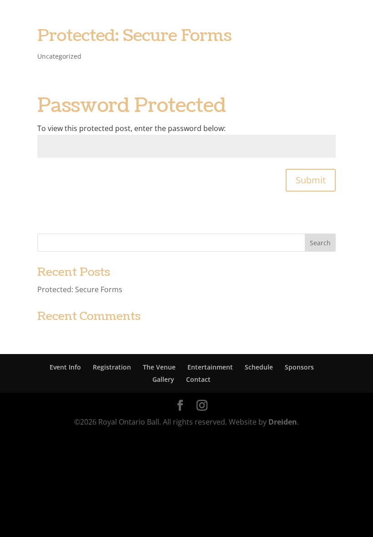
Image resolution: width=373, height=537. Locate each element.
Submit (311, 180)
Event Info (65, 367)
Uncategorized (59, 56)
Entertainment (210, 367)
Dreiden (282, 422)
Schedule (259, 367)
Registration (112, 367)
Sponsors (299, 367)
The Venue (159, 367)
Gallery (163, 379)
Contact (198, 379)
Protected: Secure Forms (134, 35)
